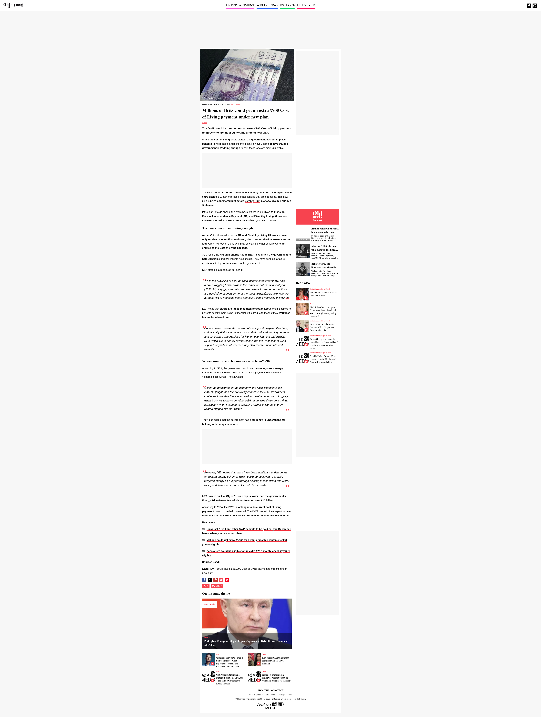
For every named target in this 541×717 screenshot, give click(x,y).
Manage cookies (285, 695)
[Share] (215, 580)
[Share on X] (210, 580)
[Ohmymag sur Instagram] (535, 6)
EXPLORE (287, 5)
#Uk (206, 586)
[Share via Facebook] (204, 580)
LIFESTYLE (306, 5)
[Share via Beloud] (227, 580)
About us (264, 690)
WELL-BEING (267, 5)
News (204, 123)
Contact (277, 690)
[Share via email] (221, 580)
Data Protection (272, 695)
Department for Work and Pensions (228, 192)
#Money (217, 586)
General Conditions (256, 695)
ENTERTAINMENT (240, 5)
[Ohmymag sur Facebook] (529, 6)
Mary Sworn (235, 104)
